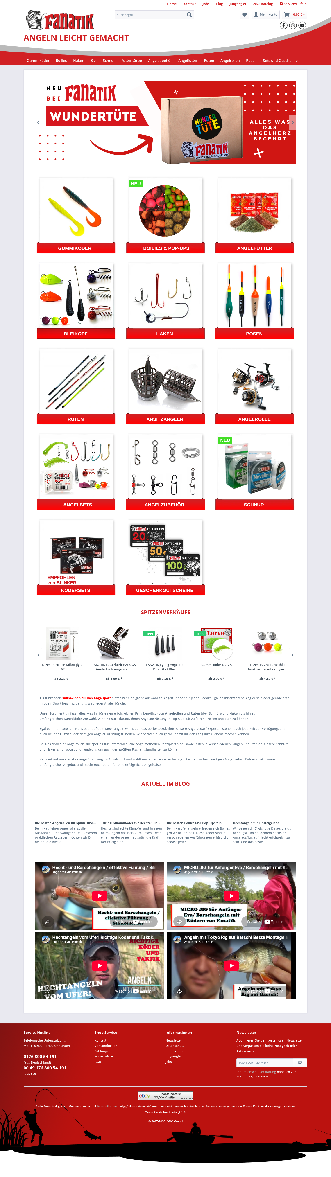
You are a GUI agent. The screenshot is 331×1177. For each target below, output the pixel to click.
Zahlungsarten (106, 1051)
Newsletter (174, 1040)
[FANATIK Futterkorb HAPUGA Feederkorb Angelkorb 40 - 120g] (114, 643)
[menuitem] (172, 4)
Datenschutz (175, 1046)
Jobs (169, 1062)
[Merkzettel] (244, 14)
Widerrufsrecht (106, 1056)
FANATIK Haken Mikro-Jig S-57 (63, 667)
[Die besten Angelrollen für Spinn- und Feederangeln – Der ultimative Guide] (66, 805)
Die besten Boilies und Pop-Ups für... (195, 823)
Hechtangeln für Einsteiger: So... (257, 823)
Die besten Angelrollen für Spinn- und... (65, 823)
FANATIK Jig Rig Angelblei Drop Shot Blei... (165, 667)
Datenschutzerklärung (259, 1072)
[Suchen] (189, 14)
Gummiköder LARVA (216, 665)
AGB (98, 1062)
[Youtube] (302, 25)
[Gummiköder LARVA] (216, 643)
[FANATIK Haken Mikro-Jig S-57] (63, 643)
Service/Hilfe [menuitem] (293, 4)
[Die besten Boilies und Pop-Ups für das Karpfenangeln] (198, 805)
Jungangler (174, 1056)
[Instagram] (293, 25)
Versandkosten (106, 1046)
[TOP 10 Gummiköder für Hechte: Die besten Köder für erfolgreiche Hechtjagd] (132, 805)
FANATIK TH (165, 122)
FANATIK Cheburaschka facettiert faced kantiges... (267, 667)
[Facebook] (284, 25)
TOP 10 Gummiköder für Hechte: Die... (130, 823)
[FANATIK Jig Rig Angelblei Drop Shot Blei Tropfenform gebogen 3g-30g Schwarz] (165, 643)
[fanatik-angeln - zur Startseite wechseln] (60, 15)
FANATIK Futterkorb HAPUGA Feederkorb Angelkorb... (114, 667)
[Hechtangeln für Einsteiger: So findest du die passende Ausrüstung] (264, 805)
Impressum (174, 1051)
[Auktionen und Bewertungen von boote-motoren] (165, 1095)
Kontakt (100, 1040)
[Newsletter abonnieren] (300, 1062)
